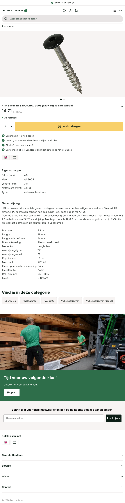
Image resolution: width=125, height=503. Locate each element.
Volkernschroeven (70, 301)
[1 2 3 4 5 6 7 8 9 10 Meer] (8, 126)
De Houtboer (16, 500)
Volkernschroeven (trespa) (99, 301)
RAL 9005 (49, 301)
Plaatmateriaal (30, 301)
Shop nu (11, 392)
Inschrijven (113, 418)
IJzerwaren (9, 26)
